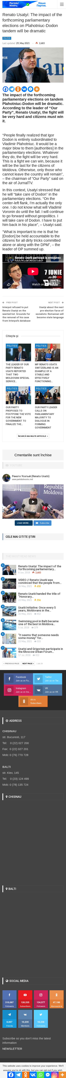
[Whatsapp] (40, 1075)
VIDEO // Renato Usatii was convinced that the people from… (40, 581)
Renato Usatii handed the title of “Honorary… (39, 595)
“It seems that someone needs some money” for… (38, 636)
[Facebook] (5, 89)
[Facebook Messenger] (30, 89)
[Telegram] (12, 89)
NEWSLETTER (12, 1048)
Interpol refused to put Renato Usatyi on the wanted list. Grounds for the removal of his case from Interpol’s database (16, 314)
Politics (6, 38)
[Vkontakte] (24, 89)
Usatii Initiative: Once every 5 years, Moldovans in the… (37, 609)
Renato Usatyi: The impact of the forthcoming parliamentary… (39, 568)
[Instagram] (55, 1075)
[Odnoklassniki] (18, 89)
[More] (37, 89)
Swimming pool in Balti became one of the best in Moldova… (38, 623)
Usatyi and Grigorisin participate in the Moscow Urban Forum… (40, 650)
